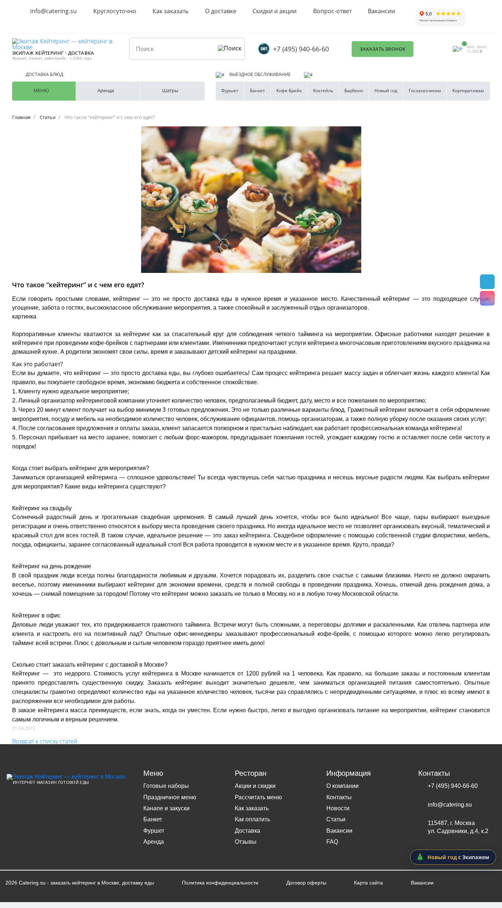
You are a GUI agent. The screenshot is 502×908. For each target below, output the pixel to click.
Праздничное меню (169, 797)
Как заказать (171, 11)
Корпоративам (468, 90)
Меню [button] (41, 90)
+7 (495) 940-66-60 (301, 48)
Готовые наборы (166, 786)
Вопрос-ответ (332, 11)
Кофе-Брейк (289, 90)
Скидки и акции (274, 11)
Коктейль (323, 90)
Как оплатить (252, 819)
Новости (337, 808)
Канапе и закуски (166, 808)
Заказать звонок (382, 49)
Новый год (385, 90)
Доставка (247, 831)
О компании (342, 786)
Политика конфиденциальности (220, 883)
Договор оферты (306, 883)
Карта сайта (368, 883)
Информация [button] (348, 773)
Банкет (257, 90)
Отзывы (246, 842)
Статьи (335, 819)
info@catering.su (53, 11)
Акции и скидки (255, 786)
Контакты (339, 797)
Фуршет (230, 90)
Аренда (153, 842)
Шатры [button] (170, 90)
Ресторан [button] (250, 773)
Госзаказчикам (425, 90)
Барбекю (353, 90)
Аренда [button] (105, 90)
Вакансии (381, 11)
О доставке (220, 11)
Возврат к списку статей (45, 741)
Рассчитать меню (258, 797)
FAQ (332, 842)
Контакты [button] (434, 773)
